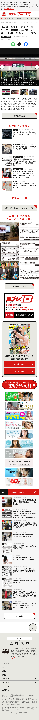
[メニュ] (36, 14)
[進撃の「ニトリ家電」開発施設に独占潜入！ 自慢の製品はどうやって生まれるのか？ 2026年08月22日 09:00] (9, 231)
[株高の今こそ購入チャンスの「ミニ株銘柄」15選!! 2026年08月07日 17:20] (9, 251)
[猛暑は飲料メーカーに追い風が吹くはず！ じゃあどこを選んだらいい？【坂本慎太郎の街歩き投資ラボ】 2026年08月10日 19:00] (29, 231)
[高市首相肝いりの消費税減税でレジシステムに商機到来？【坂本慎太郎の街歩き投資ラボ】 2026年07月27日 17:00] (29, 270)
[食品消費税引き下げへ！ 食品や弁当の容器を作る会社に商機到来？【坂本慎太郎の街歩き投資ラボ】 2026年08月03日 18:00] (29, 251)
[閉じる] (37, 5)
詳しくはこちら (9, 9)
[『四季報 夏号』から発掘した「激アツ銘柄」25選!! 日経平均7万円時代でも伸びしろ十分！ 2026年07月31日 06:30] (9, 270)
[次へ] (37, 67)
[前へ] (2, 67)
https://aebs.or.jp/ (17, 658)
